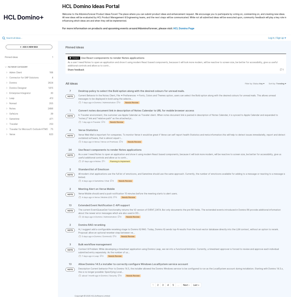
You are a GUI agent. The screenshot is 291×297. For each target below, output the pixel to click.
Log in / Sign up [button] (276, 38)
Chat (107, 181)
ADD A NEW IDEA (30, 47)
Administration (109, 102)
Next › (186, 285)
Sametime (99, 181)
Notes (98, 161)
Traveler (96, 122)
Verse (97, 142)
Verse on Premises (109, 142)
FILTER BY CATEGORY (18, 67)
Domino (97, 102)
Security (113, 276)
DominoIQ (107, 236)
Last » (196, 285)
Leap (96, 256)
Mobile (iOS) (106, 197)
